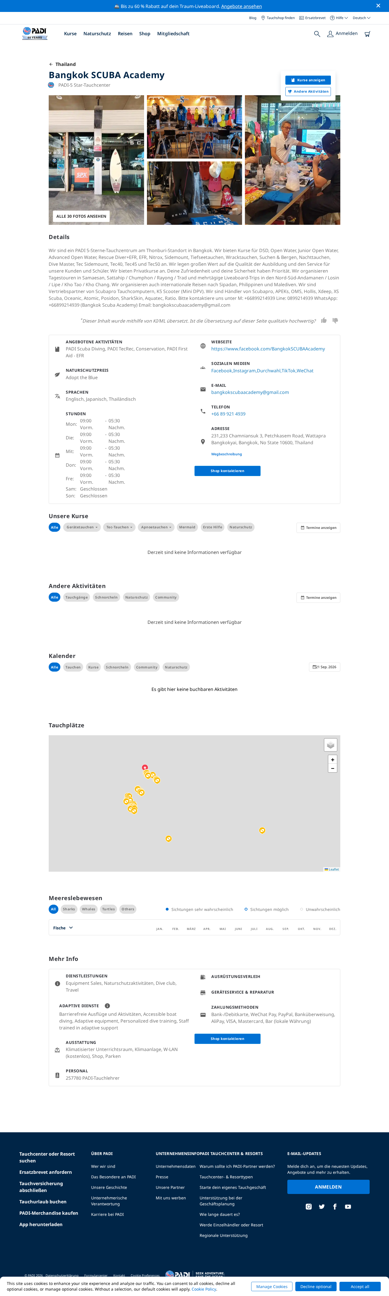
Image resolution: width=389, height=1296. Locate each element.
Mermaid (187, 527)
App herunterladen (41, 1224)
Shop (144, 33)
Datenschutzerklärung (62, 1275)
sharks (69, 909)
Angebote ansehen (241, 6)
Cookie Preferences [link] (145, 1275)
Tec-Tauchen (118, 527)
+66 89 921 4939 (228, 414)
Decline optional (315, 1286)
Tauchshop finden (281, 17)
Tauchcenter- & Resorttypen (226, 1176)
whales (88, 909)
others (128, 909)
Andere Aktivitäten (311, 91)
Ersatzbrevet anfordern (45, 1172)
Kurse (70, 33)
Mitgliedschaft (173, 33)
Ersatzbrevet (315, 17)
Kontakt (119, 1275)
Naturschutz (97, 33)
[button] (148, 775)
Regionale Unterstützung (224, 1235)
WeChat (305, 370)
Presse (162, 1176)
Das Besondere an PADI (113, 1176)
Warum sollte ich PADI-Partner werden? (237, 1166)
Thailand (64, 64)
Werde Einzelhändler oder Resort (231, 1225)
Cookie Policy (204, 1289)
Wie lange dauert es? (220, 1214)
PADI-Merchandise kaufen (48, 1213)
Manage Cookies (272, 1286)
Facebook (221, 370)
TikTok (289, 370)
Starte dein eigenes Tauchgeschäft (233, 1187)
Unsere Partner (170, 1187)
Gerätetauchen (80, 527)
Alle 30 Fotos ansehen (81, 216)
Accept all (360, 1286)
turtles (108, 909)
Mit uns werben (171, 1198)
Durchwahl (269, 370)
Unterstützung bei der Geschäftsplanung (221, 1200)
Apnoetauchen (154, 527)
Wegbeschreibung (226, 454)
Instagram (244, 370)
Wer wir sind (103, 1166)
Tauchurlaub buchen (43, 1202)
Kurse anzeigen (311, 80)
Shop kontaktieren (228, 470)
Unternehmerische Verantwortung (109, 1200)
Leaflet (333, 869)
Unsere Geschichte (109, 1187)
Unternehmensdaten (176, 1166)
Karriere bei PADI (107, 1214)
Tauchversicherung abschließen (41, 1186)
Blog (252, 17)
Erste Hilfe (212, 527)
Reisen (125, 33)
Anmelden (328, 1187)
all (53, 909)
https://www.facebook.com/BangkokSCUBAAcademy (268, 349)
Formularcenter (96, 1275)
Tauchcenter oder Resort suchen (47, 1157)
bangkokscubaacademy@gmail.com (250, 392)
